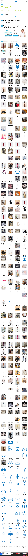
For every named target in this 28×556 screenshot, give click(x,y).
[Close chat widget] (1, 554)
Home (4, 4)
